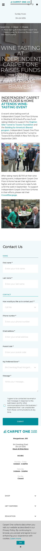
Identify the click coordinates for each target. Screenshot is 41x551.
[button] (28, 4)
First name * (7, 263)
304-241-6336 (20, 18)
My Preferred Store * (11, 361)
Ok (20, 543)
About (15, 27)
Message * (7, 376)
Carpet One (5, 27)
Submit (20, 421)
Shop (7, 496)
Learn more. (15, 538)
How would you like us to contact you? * (18, 301)
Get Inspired (11, 506)
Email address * (9, 331)
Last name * (7, 278)
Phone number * (9, 316)
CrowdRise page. (9, 195)
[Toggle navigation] (3, 4)
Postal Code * (8, 346)
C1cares (25, 27)
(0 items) (37, 4)
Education (10, 516)
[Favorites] (33, 4)
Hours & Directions (20, 449)
